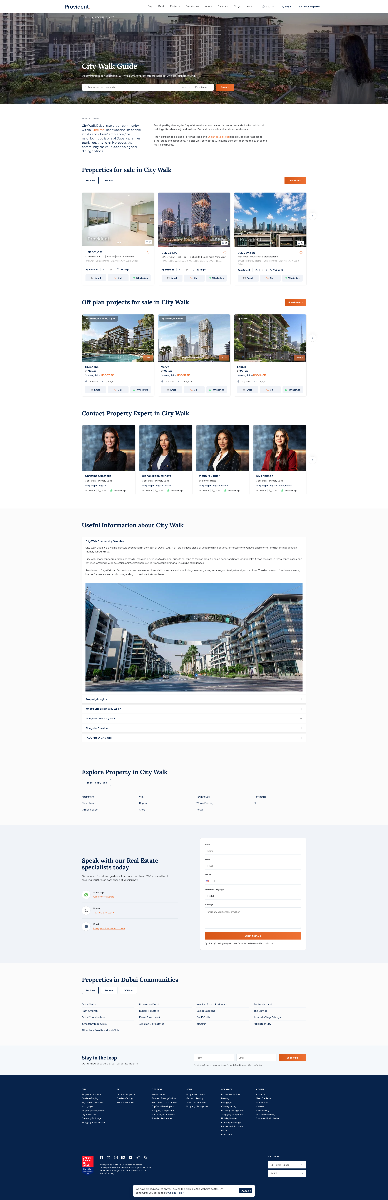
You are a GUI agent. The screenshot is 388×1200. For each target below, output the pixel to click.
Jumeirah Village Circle (94, 1023)
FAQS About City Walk (98, 737)
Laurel (241, 367)
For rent (109, 990)
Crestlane (92, 367)
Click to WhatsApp (103, 896)
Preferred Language (214, 889)
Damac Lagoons (205, 1010)
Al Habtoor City (262, 1023)
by (90, 370)
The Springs (260, 1010)
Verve (165, 367)
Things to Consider (97, 728)
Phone (208, 874)
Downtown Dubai (149, 1004)
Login (288, 6)
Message (209, 904)
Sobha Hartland (263, 1004)
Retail (199, 809)
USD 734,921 (170, 252)
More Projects (296, 302)
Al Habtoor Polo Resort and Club (100, 1030)
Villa (141, 796)
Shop (142, 809)
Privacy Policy (266, 943)
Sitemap (138, 1165)
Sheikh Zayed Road (218, 136)
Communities (98, 17)
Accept (246, 1190)
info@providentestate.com (109, 928)
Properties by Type (96, 782)
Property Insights (96, 699)
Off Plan (128, 990)
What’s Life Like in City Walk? (103, 708)
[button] (208, 880)
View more (295, 180)
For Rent (109, 180)
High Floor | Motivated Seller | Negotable (258, 256)
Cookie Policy (176, 1192)
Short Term (88, 803)
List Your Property (309, 6)
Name (207, 844)
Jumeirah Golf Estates (151, 1023)
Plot (256, 803)
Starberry (110, 1173)
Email (207, 859)
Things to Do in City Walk (100, 718)
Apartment (88, 796)
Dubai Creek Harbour (94, 1017)
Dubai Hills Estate (149, 1010)
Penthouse (260, 796)
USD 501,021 (93, 252)
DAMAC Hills (203, 1017)
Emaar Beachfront (149, 1017)
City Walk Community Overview (104, 541)
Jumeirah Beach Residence (211, 1004)
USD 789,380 (246, 252)
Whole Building (204, 803)
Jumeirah (98, 130)
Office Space (90, 809)
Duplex (143, 803)
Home (84, 17)
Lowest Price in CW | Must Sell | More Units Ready (109, 256)
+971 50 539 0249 (103, 912)
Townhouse (203, 796)
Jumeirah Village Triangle (267, 1017)
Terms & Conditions (247, 943)
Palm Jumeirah (90, 1010)
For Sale (90, 180)
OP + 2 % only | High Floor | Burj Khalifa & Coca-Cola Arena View (194, 256)
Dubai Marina (89, 1004)
